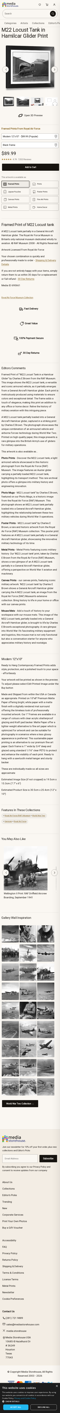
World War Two (38, 815)
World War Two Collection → (20, 1103)
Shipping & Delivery (12, 1266)
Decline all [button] (44, 1407)
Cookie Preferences (13, 1298)
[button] (30, 1401)
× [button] (57, 1386)
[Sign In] (54, 4)
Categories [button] (10, 23)
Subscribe (48, 1158)
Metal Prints (8, 1285)
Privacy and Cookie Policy (25, 1398)
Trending (7, 1201)
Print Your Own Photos (14, 1221)
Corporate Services (12, 1214)
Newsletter (8, 1292)
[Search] (53, 14)
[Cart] (47, 4)
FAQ (4, 1246)
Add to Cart (30, 167)
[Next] (54, 69)
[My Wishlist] (39, 4)
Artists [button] (24, 23)
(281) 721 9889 (14, 1318)
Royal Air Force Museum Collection (17, 297)
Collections (38, 23)
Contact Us (8, 1311)
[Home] (12, 4)
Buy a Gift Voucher (12, 1227)
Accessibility (9, 1240)
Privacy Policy (9, 1253)
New (4, 1208)
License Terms (10, 1279)
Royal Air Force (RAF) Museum (17, 815)
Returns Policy (10, 1259)
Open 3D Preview (33, 115)
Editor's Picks (9, 1195)
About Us (7, 1182)
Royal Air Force (20, 821)
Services (8, 821)
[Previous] (5, 69)
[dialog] (30, 1398)
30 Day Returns (26, 278)
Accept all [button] (15, 1407)
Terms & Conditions (13, 1272)
